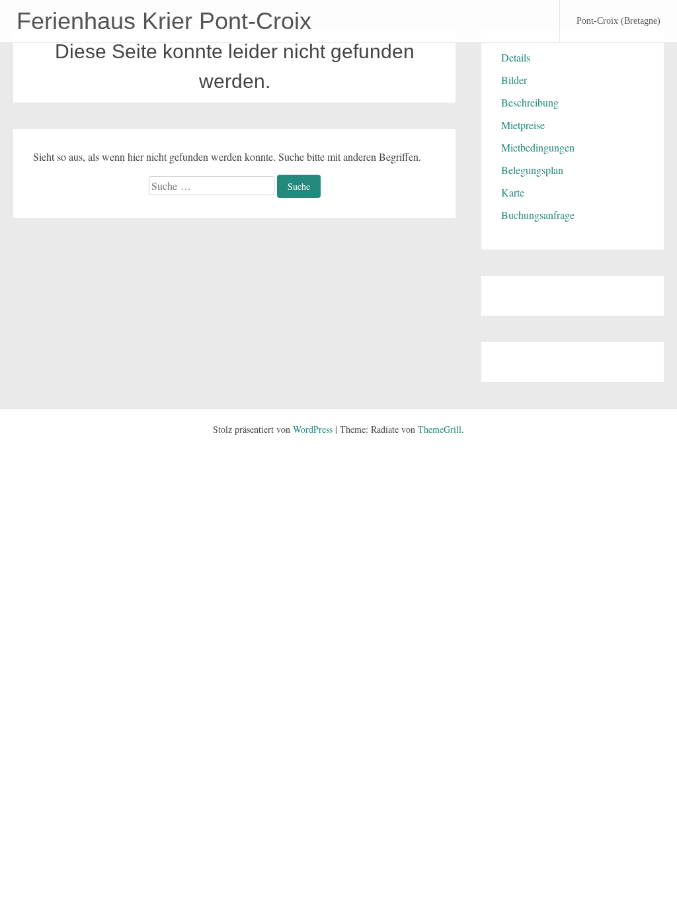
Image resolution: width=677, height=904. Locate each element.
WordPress (313, 429)
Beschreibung (530, 102)
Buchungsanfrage (538, 215)
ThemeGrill (439, 429)
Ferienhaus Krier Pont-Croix (164, 20)
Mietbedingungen (538, 147)
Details (515, 57)
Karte (512, 192)
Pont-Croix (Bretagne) (618, 21)
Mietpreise (523, 125)
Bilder (514, 80)
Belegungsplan (532, 170)
